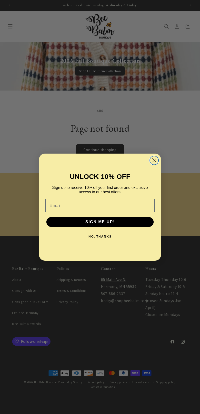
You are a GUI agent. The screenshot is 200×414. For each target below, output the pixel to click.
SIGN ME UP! (100, 222)
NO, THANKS (100, 236)
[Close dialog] (154, 160)
